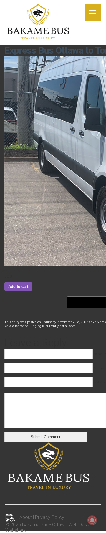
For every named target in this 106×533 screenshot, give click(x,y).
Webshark (15, 530)
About (25, 517)
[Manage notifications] (92, 520)
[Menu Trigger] (93, 12)
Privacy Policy (49, 517)
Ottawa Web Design (72, 524)
